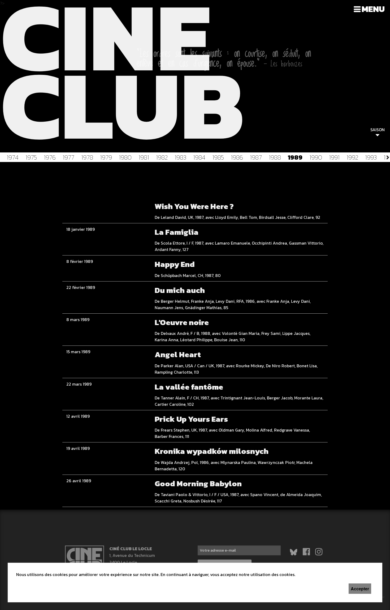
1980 (125, 157)
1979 (106, 157)
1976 (50, 157)
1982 (162, 157)
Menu (373, 9)
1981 (143, 157)
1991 (334, 157)
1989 (295, 157)
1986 (237, 157)
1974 (13, 157)
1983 (180, 157)
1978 (87, 157)
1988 (275, 157)
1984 (199, 157)
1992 (352, 157)
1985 (218, 157)
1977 (68, 157)
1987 (256, 157)
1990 (315, 157)
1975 (31, 157)
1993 (371, 157)
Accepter (360, 589)
